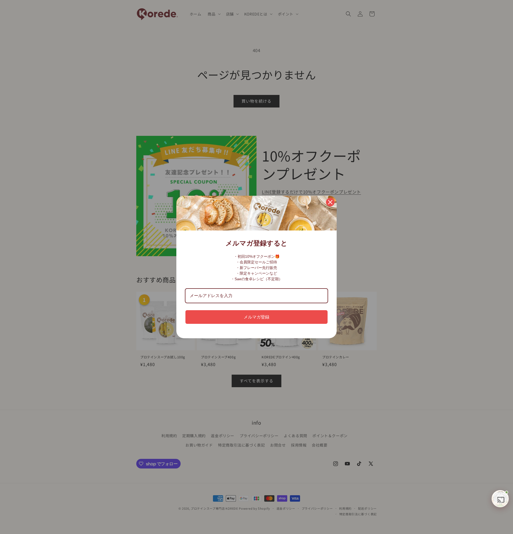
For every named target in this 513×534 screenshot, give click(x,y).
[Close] (330, 202)
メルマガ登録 (256, 317)
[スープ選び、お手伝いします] (500, 498)
